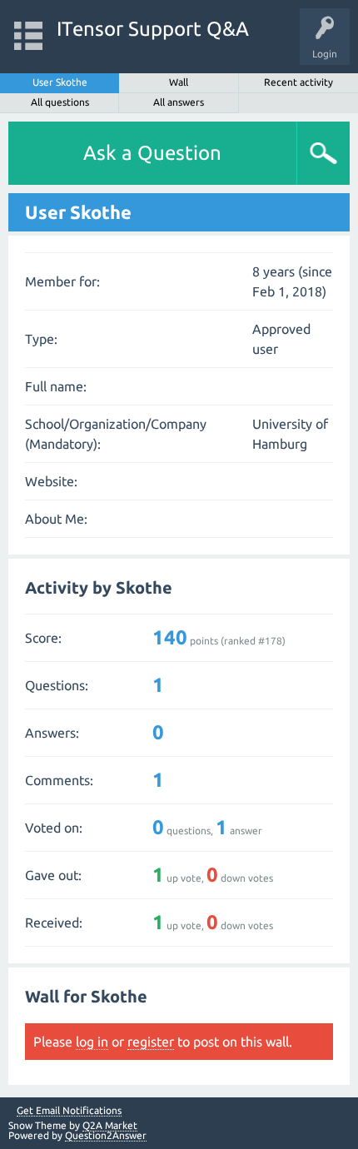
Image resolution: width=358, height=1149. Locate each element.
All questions (60, 102)
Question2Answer (106, 1135)
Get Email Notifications (69, 1111)
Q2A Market (109, 1125)
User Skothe (59, 82)
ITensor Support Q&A (153, 28)
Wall (178, 82)
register (150, 1041)
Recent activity (298, 82)
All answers (178, 102)
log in (92, 1041)
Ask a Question (152, 153)
